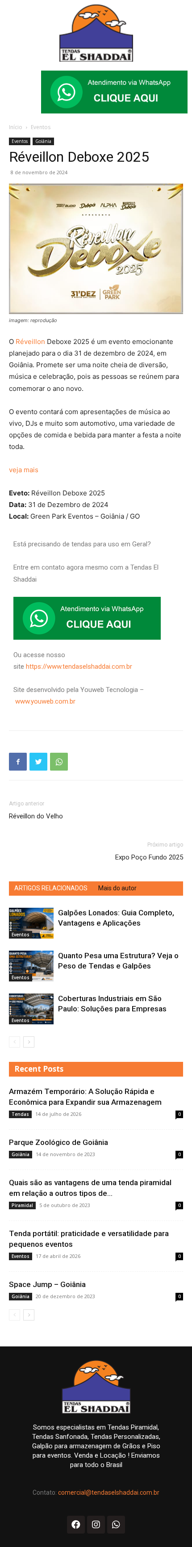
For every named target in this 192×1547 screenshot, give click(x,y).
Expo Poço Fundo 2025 (149, 857)
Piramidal (22, 1205)
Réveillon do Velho (36, 816)
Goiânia (43, 141)
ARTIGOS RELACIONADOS (51, 888)
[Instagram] (96, 1525)
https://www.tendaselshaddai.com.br (79, 666)
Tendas (20, 1114)
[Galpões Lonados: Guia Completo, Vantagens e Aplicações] (31, 923)
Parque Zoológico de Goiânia (58, 1142)
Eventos (40, 127)
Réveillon (31, 341)
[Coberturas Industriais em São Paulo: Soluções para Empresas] (31, 1009)
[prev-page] (14, 1042)
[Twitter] (38, 762)
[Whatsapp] (116, 1525)
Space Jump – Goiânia (47, 1284)
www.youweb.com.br (45, 701)
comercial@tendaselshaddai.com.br (108, 1492)
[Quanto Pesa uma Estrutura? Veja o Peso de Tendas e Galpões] (31, 966)
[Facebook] (18, 762)
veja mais (23, 469)
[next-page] (28, 1042)
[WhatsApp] (59, 762)
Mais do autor (117, 888)
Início (15, 127)
